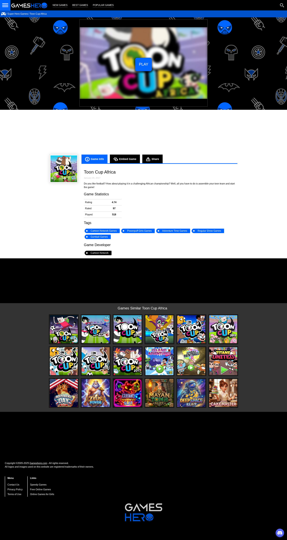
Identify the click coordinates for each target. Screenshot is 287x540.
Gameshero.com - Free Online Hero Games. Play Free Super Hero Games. (29, 5)
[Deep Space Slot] (191, 393)
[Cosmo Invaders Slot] (127, 393)
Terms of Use (14, 494)
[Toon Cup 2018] (95, 361)
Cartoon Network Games (104, 231)
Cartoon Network (100, 253)
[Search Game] (282, 6)
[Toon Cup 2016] (127, 329)
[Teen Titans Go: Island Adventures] (159, 361)
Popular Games (103, 5)
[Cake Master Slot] (223, 393)
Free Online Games (40, 489)
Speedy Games (38, 484)
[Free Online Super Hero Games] (3, 14)
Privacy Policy (15, 489)
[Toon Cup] (191, 329)
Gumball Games (99, 237)
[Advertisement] (143, 132)
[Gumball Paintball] (191, 361)
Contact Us (13, 484)
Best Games (80, 5)
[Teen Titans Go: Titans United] (223, 361)
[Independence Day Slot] (63, 393)
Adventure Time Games (174, 231)
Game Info (97, 159)
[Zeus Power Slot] (95, 393)
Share (155, 159)
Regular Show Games (209, 231)
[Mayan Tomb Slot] (159, 393)
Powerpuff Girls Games (139, 231)
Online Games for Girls (42, 494)
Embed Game (127, 159)
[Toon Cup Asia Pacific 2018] (95, 329)
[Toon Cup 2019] (159, 329)
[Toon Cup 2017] (127, 361)
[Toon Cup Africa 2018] (63, 329)
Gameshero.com (38, 463)
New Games (60, 5)
